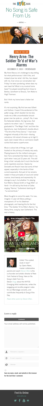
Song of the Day (21, 52)
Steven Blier (30, 69)
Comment (21, 319)
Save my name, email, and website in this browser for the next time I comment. (20, 374)
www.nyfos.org (21, 396)
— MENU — (21, 22)
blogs (14, 282)
